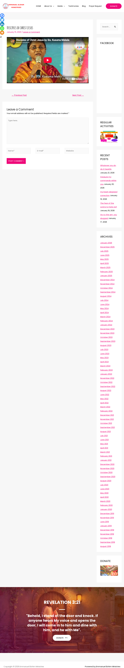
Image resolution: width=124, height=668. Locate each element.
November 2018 (107, 534)
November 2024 (107, 284)
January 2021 (106, 460)
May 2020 (104, 493)
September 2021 (107, 427)
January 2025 (106, 275)
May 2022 (104, 398)
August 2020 (105, 480)
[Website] (77, 151)
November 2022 (107, 378)
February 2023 (106, 370)
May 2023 (104, 357)
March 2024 (105, 316)
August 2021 (105, 431)
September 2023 (107, 341)
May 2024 (104, 308)
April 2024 (104, 312)
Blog (84, 6)
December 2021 (107, 415)
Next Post (78, 95)
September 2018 (107, 542)
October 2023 (106, 337)
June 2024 (104, 304)
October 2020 (106, 472)
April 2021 (104, 448)
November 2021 (107, 419)
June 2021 (104, 439)
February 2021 (106, 456)
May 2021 (104, 443)
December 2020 (107, 464)
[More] (2, 32)
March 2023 (105, 366)
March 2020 (105, 501)
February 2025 (106, 271)
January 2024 (106, 325)
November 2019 (107, 517)
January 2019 (106, 526)
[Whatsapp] (2, 28)
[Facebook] (2, 15)
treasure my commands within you (108, 180)
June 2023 (104, 353)
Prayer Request (95, 6)
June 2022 (104, 394)
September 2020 (107, 476)
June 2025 (104, 255)
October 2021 (106, 423)
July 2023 (104, 349)
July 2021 (104, 435)
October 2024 (106, 288)
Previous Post (19, 95)
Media (60, 6)
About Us (48, 6)
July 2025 (104, 251)
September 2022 (107, 386)
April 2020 (104, 497)
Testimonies (73, 6)
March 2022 (105, 407)
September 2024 (107, 292)
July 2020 (104, 485)
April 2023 (104, 361)
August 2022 (105, 390)
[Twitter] (2, 20)
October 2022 (106, 382)
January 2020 (106, 509)
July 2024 (104, 300)
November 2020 (107, 468)
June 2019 (104, 521)
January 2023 (106, 374)
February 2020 (106, 505)
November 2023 (107, 333)
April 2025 (104, 263)
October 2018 (106, 538)
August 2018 (105, 546)
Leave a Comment (31, 32)
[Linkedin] (2, 24)
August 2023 (105, 345)
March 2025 (105, 267)
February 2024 (106, 321)
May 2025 (104, 259)
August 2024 (105, 296)
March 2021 (105, 452)
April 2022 (104, 403)
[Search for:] (109, 26)
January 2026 (106, 243)
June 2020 (104, 489)
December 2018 (107, 530)
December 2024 (107, 279)
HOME (38, 6)
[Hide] (1, 37)
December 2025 (107, 247)
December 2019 (107, 513)
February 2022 (106, 411)
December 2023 (107, 329)
